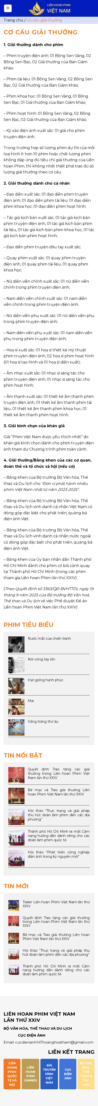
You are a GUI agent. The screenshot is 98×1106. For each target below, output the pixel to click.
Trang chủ (13, 20)
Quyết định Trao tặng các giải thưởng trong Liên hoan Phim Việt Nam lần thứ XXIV (56, 922)
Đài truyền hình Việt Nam (49, 1074)
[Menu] (8, 8)
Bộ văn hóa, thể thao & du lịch (86, 1073)
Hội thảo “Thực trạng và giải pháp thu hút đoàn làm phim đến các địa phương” (56, 953)
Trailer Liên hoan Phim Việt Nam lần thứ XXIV (56, 904)
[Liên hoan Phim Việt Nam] (49, 8)
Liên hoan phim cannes (30, 1074)
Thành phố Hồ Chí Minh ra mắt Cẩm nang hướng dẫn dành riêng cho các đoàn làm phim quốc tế (56, 970)
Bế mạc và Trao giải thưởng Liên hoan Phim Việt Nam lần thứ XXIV (56, 937)
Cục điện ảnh (68, 1074)
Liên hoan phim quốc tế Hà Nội (12, 1073)
